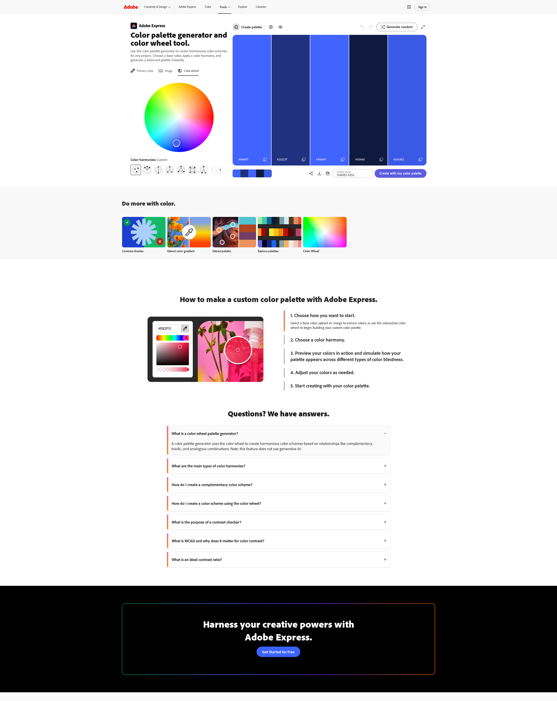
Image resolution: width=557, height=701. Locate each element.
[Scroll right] (220, 169)
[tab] (142, 71)
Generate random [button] (400, 27)
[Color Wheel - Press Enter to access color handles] (179, 117)
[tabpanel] (179, 127)
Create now (144, 232)
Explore (242, 7)
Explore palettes (268, 251)
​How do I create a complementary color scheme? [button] (212, 484)
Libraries (261, 7)
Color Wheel (311, 251)
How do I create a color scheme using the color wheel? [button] (216, 503)
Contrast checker (133, 251)
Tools (223, 7)
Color (208, 7)
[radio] (136, 170)
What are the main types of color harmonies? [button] (208, 465)
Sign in (422, 7)
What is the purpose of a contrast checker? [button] (206, 522)
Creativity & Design (155, 7)
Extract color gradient (181, 251)
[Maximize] (422, 27)
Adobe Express (187, 7)
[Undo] (362, 27)
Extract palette (222, 251)
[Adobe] (131, 7)
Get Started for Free (278, 651)
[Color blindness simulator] (280, 27)
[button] (409, 6)
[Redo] (370, 27)
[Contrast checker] (270, 27)
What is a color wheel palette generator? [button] (205, 433)
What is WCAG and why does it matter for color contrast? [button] (218, 540)
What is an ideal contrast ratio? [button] (197, 559)
